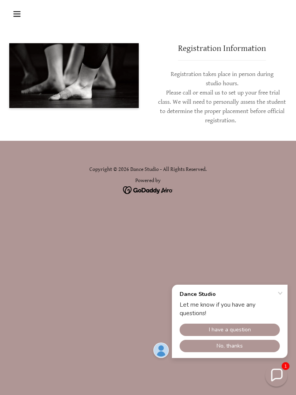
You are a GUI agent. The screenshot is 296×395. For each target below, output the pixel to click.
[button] (17, 14)
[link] (148, 190)
